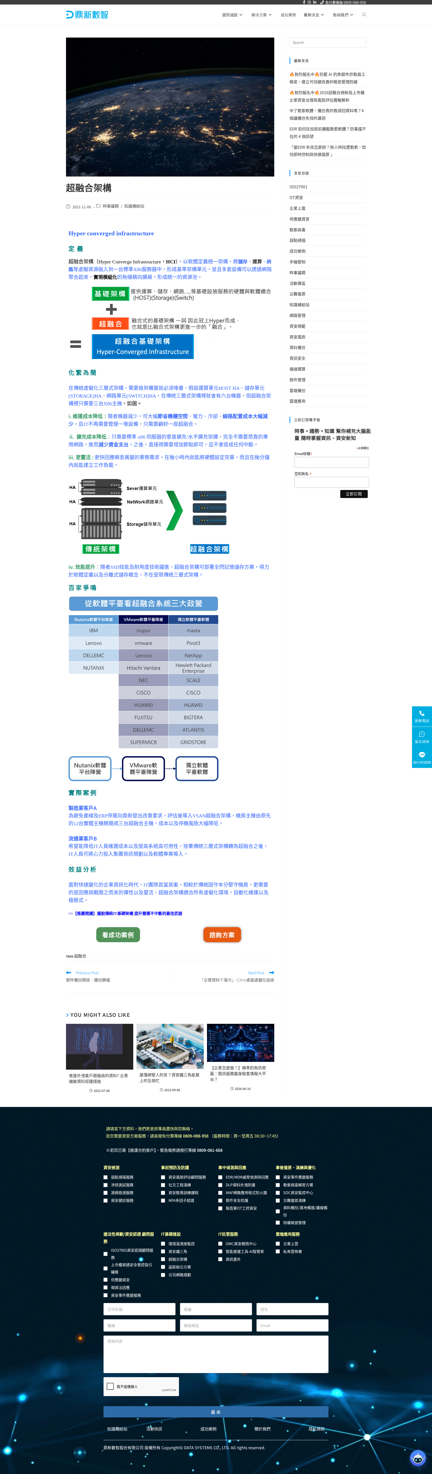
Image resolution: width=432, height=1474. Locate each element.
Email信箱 (303, 453)
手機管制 (298, 262)
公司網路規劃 (179, 1274)
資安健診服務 (122, 1200)
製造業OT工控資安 (241, 1208)
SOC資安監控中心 (298, 1192)
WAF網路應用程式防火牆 (246, 1192)
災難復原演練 (294, 1200)
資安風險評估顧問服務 (187, 1177)
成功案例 (298, 251)
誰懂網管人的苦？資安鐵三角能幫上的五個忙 (170, 1077)
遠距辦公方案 (179, 1266)
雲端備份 (298, 390)
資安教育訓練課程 (183, 1192)
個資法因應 (120, 1287)
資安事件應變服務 (298, 1177)
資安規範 (298, 326)
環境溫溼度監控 (181, 1243)
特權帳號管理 (294, 1222)
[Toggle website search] (364, 15)
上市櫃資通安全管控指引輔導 (131, 1268)
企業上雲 (298, 208)
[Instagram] (309, 2)
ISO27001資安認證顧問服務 (132, 1253)
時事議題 (111, 206)
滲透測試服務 (122, 1184)
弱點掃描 (298, 240)
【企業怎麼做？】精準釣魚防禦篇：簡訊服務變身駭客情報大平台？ (238, 1073)
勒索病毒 (298, 230)
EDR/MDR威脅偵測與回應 (247, 1177)
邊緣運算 (298, 369)
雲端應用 (298, 401)
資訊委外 (233, 1259)
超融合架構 (177, 1259)
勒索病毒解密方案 (298, 1184)
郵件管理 (298, 380)
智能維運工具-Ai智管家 (245, 1251)
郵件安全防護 (237, 1200)
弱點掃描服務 (122, 1177)
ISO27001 (299, 187)
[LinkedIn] (314, 2)
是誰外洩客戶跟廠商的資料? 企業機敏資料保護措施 (98, 1078)
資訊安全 (298, 358)
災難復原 (298, 294)
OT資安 (296, 197)
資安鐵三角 (177, 1251)
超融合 (80, 956)
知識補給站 (134, 206)
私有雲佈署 (292, 1251)
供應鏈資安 (300, 219)
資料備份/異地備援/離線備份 (305, 1211)
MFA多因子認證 (181, 1200)
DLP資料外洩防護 (240, 1184)
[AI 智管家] (418, 1458)
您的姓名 (303, 473)
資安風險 (298, 337)
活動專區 (298, 283)
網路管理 (298, 315)
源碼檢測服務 (122, 1192)
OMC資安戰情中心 (241, 1243)
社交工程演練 (179, 1184)
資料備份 (298, 347)
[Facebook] (304, 2)
